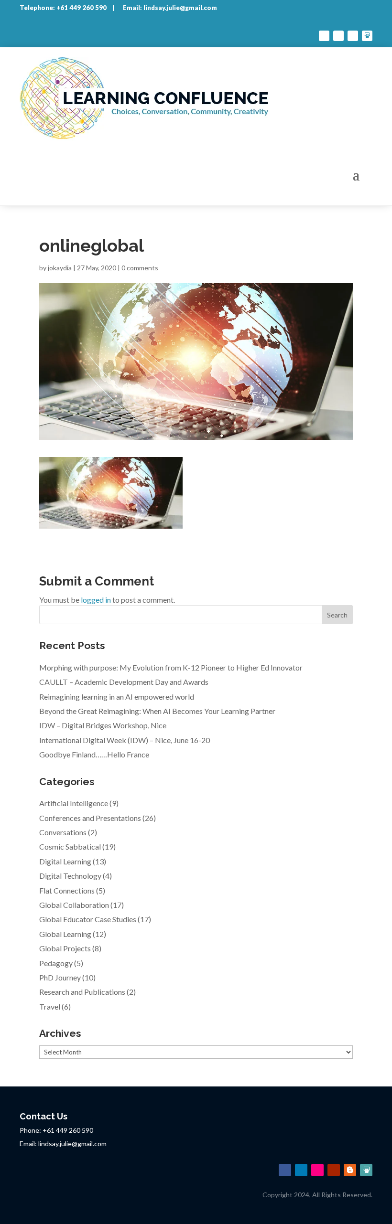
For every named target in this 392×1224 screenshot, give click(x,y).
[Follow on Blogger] (350, 1170)
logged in (96, 599)
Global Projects (65, 948)
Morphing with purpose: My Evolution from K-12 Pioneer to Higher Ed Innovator (171, 667)
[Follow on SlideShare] (367, 36)
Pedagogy (56, 963)
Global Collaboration (74, 904)
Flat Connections (67, 890)
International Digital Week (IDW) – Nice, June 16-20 (124, 740)
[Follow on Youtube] (353, 36)
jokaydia (60, 268)
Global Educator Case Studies (87, 919)
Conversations (63, 832)
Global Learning (65, 933)
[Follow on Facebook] (324, 36)
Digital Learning (65, 861)
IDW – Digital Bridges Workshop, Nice (102, 725)
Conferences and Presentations (90, 817)
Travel (49, 1006)
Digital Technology (70, 875)
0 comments (139, 268)
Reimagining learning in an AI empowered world (116, 696)
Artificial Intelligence (73, 803)
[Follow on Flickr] (317, 1170)
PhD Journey (60, 977)
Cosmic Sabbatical (70, 846)
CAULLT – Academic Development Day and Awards (123, 681)
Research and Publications (82, 991)
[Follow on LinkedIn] (338, 36)
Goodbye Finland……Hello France (94, 754)
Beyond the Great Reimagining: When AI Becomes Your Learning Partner (157, 710)
